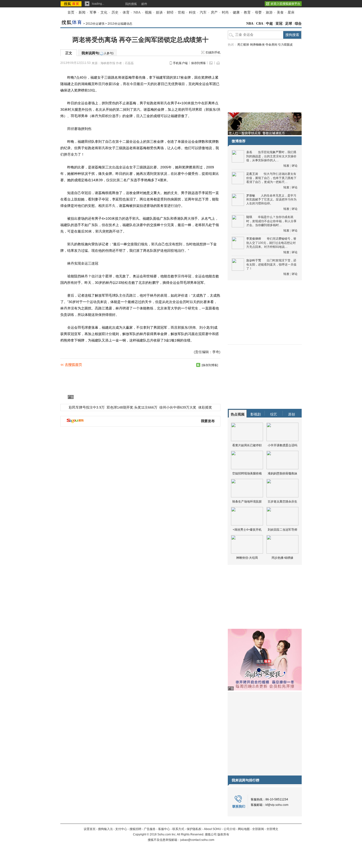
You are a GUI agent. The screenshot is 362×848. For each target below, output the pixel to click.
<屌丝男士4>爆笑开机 (247, 529)
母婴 (258, 12)
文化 (103, 12)
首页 (70, 12)
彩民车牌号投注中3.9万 (87, 407)
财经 (170, 12)
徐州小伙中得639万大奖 (177, 407)
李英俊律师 (253, 238)
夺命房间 (271, 44)
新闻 (82, 12)
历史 (115, 12)
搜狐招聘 (135, 829)
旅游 (269, 12)
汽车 (203, 12)
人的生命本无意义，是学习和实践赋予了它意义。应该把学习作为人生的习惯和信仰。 (271, 199)
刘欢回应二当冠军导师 (282, 529)
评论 (294, 165)
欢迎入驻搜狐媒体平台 (285, 3)
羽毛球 (190, 109)
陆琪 (249, 217)
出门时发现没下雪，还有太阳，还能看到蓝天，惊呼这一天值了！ (271, 264)
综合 (298, 23)
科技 (192, 12)
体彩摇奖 (205, 407)
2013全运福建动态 (120, 23)
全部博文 (272, 829)
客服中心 (164, 829)
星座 (291, 12)
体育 (126, 12)
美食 (280, 12)
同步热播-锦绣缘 (282, 557)
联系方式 (178, 829)
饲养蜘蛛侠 (257, 44)
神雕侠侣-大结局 (247, 557)
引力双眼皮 (285, 44)
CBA (259, 23)
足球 (288, 23)
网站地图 (244, 829)
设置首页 (90, 829)
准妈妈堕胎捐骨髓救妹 (282, 473)
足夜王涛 (252, 174)
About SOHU (212, 829)
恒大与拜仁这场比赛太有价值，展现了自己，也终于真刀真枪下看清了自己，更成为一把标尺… (271, 178)
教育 (247, 12)
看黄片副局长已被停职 (247, 445)
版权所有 (223, 834)
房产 (214, 12)
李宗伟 (179, 276)
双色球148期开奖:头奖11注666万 (132, 407)
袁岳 (249, 152)
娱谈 (159, 12)
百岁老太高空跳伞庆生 (282, 501)
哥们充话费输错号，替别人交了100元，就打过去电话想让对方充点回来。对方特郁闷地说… (271, 243)
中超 (269, 23)
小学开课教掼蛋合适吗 (282, 445)
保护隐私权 (194, 829)
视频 (148, 12)
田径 (70, 129)
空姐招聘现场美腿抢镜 (247, 473)
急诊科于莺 (253, 260)
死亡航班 (243, 44)
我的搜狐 (131, 4)
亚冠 (279, 23)
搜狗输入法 (105, 829)
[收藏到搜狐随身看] (198, 365)
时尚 (225, 12)
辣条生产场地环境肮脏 (247, 501)
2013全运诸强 (95, 23)
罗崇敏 (250, 195)
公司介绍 (229, 829)
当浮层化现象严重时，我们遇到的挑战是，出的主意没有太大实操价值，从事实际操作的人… (271, 156)
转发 (286, 165)
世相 (181, 12)
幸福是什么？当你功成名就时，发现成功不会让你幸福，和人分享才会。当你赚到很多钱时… (271, 221)
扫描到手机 (213, 52)
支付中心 (121, 829)
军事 (93, 12)
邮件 (144, 4)
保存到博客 (198, 63)
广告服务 (150, 829)
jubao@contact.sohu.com (197, 840)
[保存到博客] (210, 365)
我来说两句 (98, 53)
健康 (236, 12)
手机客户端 (180, 63)
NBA (137, 12)
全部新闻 (258, 829)
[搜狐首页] (71, 3)
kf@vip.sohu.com (276, 805)
